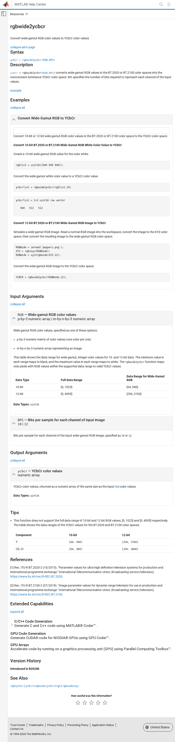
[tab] (91, 120)
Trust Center (17, 725)
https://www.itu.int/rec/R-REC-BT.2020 (36, 576)
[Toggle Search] (161, 4)
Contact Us (16, 728)
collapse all (17, 107)
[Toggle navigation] (18, 14)
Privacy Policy (55, 725)
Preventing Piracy (77, 725)
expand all (17, 611)
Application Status (103, 725)
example (15, 90)
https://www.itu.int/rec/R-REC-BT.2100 (36, 594)
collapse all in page (22, 47)
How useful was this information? (91, 695)
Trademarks (36, 725)
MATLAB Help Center (30, 4)
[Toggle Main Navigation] (168, 4)
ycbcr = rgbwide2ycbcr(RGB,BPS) (32, 60)
